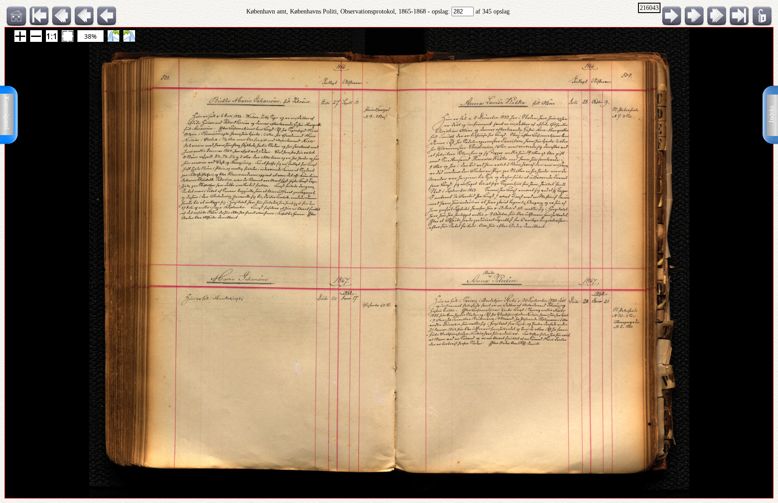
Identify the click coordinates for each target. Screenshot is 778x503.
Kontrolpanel (6, 113)
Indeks (771, 114)
